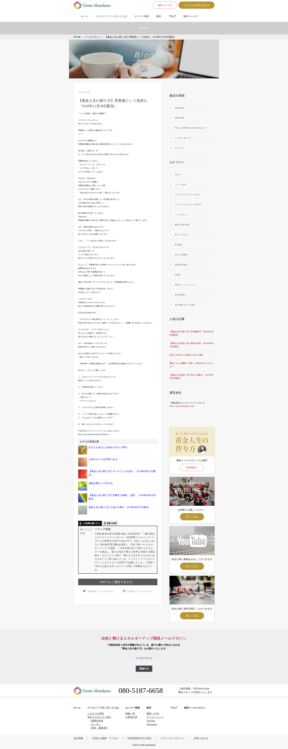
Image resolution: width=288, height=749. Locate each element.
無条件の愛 (179, 118)
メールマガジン (181, 215)
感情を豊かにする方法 (101, 483)
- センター (95, 724)
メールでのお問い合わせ (196, 5)
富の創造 (178, 245)
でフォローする (100, 591)
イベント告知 (180, 185)
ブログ (172, 16)
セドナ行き (179, 148)
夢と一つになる (181, 235)
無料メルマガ (165, 5)
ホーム (84, 16)
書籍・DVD (153, 713)
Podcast (177, 174)
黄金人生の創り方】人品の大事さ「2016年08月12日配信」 (120, 507)
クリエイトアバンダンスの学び (187, 195)
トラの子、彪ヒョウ (183, 138)
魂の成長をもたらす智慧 (185, 305)
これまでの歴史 (95, 713)
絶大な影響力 (180, 295)
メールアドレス (144, 658)
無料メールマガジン (195, 707)
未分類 (177, 275)
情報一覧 (130, 713)
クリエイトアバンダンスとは (111, 16)
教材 (158, 16)
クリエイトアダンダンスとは (103, 707)
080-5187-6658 (140, 690)
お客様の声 (131, 717)
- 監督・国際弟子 (99, 728)
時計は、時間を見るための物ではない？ (191, 128)
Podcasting (152, 724)
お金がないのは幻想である (103, 459)
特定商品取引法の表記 (140, 738)
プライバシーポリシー (172, 738)
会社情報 (78, 738)
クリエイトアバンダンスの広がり (188, 204)
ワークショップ (155, 717)
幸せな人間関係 (181, 255)
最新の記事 (112, 523)
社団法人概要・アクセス (105, 738)
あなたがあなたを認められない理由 (108, 447)
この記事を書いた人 (91, 523)
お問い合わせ (201, 738)
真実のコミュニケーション (185, 285)
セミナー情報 (141, 16)
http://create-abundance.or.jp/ (182, 406)
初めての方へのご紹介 (99, 717)
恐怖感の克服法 (181, 265)
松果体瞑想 (179, 108)
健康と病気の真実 (182, 225)
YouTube (151, 720)
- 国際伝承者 (96, 720)
